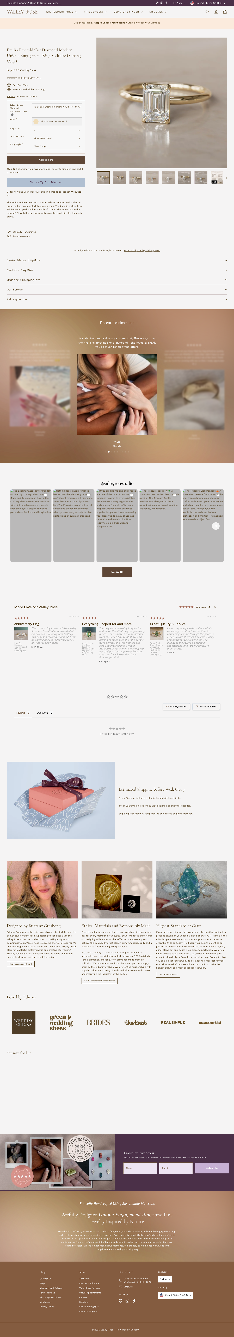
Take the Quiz (175, 677)
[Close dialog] (231, 3)
